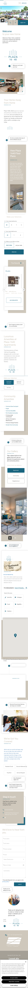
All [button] (6, 225)
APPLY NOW (22, 22)
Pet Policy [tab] (9, 387)
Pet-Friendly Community (12, 413)
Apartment (16, 470)
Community (16, 475)
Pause (2, 20)
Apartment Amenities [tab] (19, 382)
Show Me (14, 252)
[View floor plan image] (13, 281)
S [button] (11, 225)
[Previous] (3, 511)
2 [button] (21, 225)
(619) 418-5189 (10, 22)
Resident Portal (9, 766)
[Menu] (19, 3)
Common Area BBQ (10, 410)
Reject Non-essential (14, 981)
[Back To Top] (5, 926)
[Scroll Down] (9, 66)
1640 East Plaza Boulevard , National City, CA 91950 (15, 22)
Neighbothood (16, 481)
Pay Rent (9, 772)
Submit (20, 884)
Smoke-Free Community (12, 425)
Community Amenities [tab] (8, 382)
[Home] (5, 3)
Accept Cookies (14, 977)
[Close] (25, 962)
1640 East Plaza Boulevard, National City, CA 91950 (15, 660)
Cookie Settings (14, 985)
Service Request (21, 772)
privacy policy (5, 881)
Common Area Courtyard (12, 406)
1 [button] (16, 225)
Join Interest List (14, 300)
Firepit (7, 408)
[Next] (23, 289)
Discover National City (8, 574)
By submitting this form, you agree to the (14, 880)
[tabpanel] (14, 286)
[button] (15, 635)
